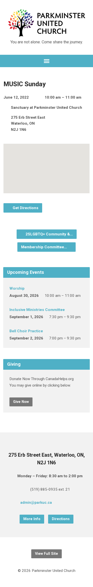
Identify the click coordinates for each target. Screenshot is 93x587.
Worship (17, 288)
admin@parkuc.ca (36, 502)
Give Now (21, 402)
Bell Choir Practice (26, 331)
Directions (61, 519)
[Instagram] (78, 503)
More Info (31, 519)
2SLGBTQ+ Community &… (49, 234)
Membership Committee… (44, 247)
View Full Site (46, 554)
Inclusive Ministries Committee (37, 309)
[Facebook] (70, 503)
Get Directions (25, 208)
